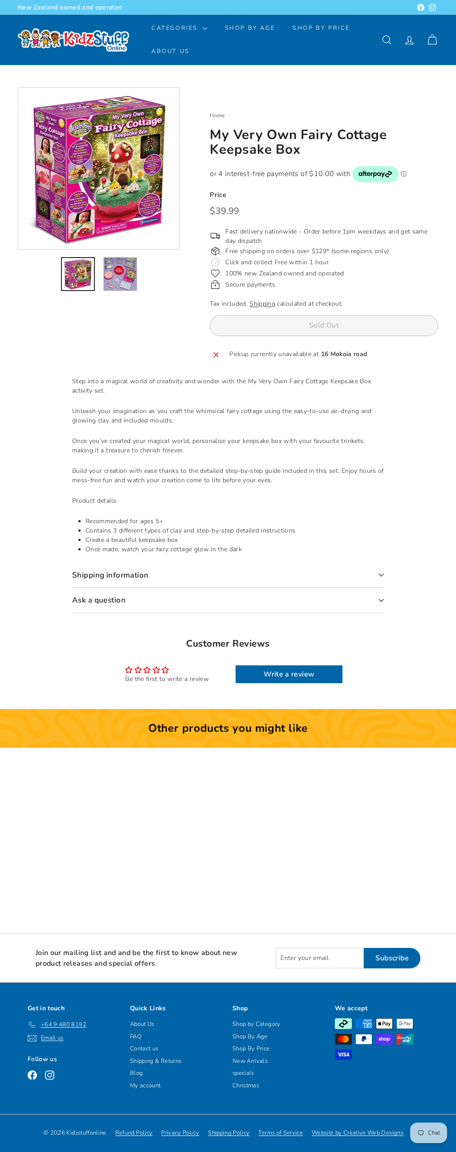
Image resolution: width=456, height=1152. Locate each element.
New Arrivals (250, 1061)
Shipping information (110, 575)
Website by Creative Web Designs (357, 1133)
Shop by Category (256, 1024)
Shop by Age (250, 28)
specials (243, 1073)
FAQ (136, 1037)
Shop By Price (321, 28)
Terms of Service (280, 1133)
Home (217, 115)
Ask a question (99, 600)
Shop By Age (250, 1037)
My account (145, 1086)
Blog (136, 1073)
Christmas (245, 1086)
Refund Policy (134, 1133)
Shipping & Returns (155, 1061)
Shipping (262, 303)
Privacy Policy (180, 1133)
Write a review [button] (289, 674)
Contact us (144, 1049)
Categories (175, 28)
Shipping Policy (228, 1133)
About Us (170, 51)
